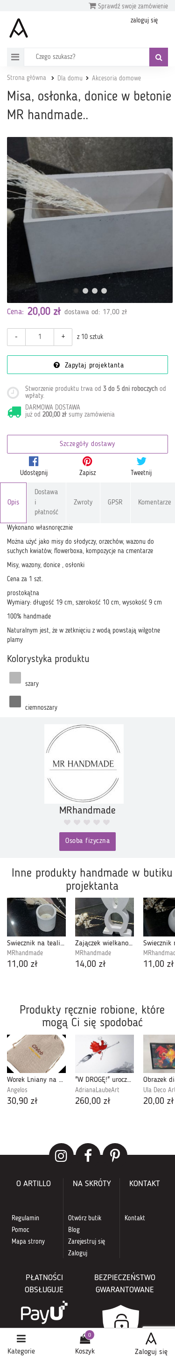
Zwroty (83, 502)
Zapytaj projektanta (93, 365)
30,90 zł (22, 1101)
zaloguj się (144, 20)
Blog (74, 1230)
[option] (36, 935)
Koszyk (85, 1351)
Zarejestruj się (86, 1242)
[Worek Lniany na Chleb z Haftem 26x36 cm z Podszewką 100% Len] (36, 1054)
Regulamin (25, 1218)
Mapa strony (28, 1242)
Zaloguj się (151, 1352)
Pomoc (20, 1230)
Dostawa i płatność (46, 502)
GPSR (115, 502)
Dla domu (70, 78)
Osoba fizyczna (87, 841)
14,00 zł (90, 964)
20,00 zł (158, 1101)
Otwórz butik (84, 1218)
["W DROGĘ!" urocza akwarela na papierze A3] (104, 1054)
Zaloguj (77, 1253)
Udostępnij (34, 473)
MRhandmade (25, 953)
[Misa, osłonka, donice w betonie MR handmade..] (90, 220)
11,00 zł (22, 964)
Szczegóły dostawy (87, 444)
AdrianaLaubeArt (97, 1090)
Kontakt (135, 1218)
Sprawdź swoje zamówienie (132, 6)
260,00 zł (93, 1101)
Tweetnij (141, 473)
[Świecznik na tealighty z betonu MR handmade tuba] (36, 917)
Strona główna (26, 78)
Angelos (17, 1090)
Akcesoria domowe (116, 78)
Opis (13, 502)
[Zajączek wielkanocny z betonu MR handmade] (104, 917)
